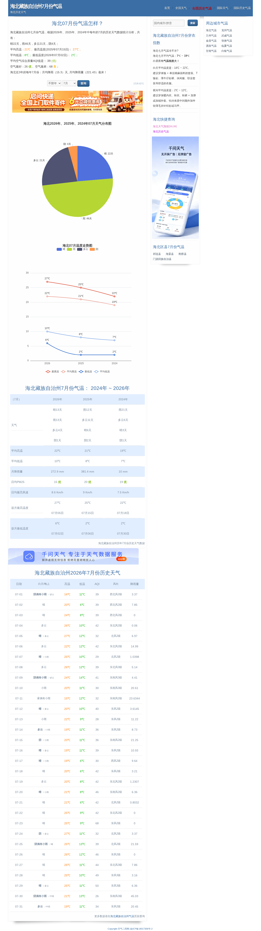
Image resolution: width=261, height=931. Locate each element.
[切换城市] (139, 83)
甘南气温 (211, 51)
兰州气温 (211, 35)
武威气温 (226, 35)
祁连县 (157, 254)
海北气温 (211, 30)
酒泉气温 (211, 45)
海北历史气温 (161, 131)
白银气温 (226, 51)
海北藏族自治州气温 (122, 916)
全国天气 (181, 8)
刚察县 (183, 254)
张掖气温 (226, 40)
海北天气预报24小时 (165, 126)
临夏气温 (226, 45)
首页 (167, 8)
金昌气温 (211, 40)
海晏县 (170, 254)
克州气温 (226, 30)
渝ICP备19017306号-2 (141, 929)
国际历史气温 (242, 8)
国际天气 (222, 8)
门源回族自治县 (162, 259)
